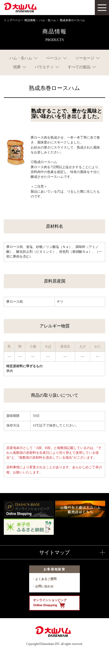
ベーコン (53, 58)
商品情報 (29, 20)
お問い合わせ (44, 586)
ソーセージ (84, 58)
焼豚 (17, 67)
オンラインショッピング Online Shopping (50, 602)
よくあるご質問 (46, 579)
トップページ (12, 20)
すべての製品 (79, 67)
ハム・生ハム (47, 20)
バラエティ (44, 67)
